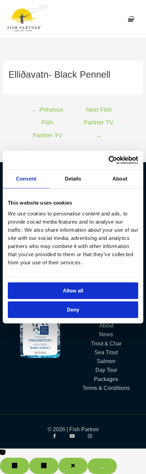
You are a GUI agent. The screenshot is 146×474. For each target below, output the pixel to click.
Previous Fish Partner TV (47, 111)
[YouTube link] (73, 436)
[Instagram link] (91, 436)
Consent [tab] (26, 179)
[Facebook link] (55, 436)
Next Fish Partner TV (98, 111)
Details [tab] (73, 179)
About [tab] (119, 179)
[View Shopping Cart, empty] (130, 19)
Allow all (73, 290)
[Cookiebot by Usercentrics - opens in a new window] (108, 160)
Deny (73, 309)
